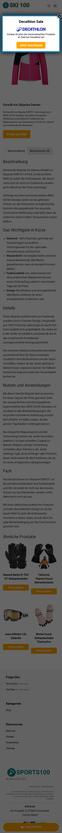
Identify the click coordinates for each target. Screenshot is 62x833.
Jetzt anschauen (31, 45)
